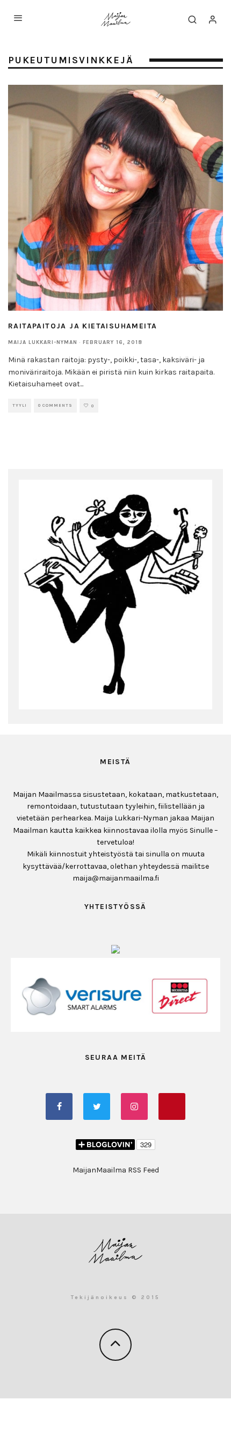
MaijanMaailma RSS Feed (116, 1170)
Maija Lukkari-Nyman (42, 342)
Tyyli (19, 405)
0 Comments (55, 405)
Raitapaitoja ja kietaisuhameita (82, 326)
